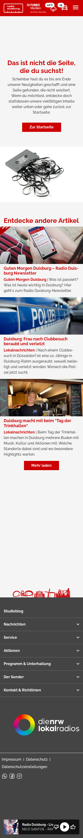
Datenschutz (37, 759)
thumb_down (56, 827)
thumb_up (73, 827)
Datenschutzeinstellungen (24, 767)
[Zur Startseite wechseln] (13, 8)
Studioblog (13, 611)
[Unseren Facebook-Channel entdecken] (12, 776)
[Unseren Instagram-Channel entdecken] (19, 776)
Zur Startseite (42, 127)
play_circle (64, 826)
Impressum (11, 759)
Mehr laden (41, 465)
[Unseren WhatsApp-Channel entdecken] (4, 776)
